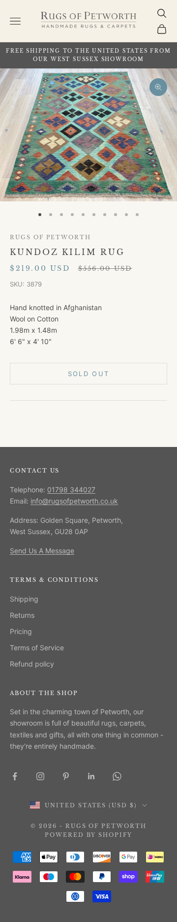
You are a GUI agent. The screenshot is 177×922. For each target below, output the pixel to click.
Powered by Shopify (89, 834)
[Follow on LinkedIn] (91, 776)
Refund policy (32, 664)
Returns (22, 615)
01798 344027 (71, 489)
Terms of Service (37, 647)
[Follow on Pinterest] (66, 776)
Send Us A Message (42, 550)
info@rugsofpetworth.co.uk (74, 501)
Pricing (21, 631)
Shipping (24, 599)
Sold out (89, 374)
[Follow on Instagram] (40, 776)
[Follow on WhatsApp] (117, 776)
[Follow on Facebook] (15, 776)
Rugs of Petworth (50, 237)
